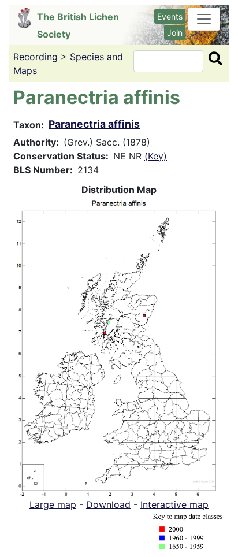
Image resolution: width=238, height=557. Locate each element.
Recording (35, 56)
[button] (119, 345)
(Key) (155, 156)
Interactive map (174, 504)
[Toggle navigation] (204, 19)
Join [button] (175, 33)
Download (108, 504)
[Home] (27, 18)
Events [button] (170, 16)
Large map (52, 504)
